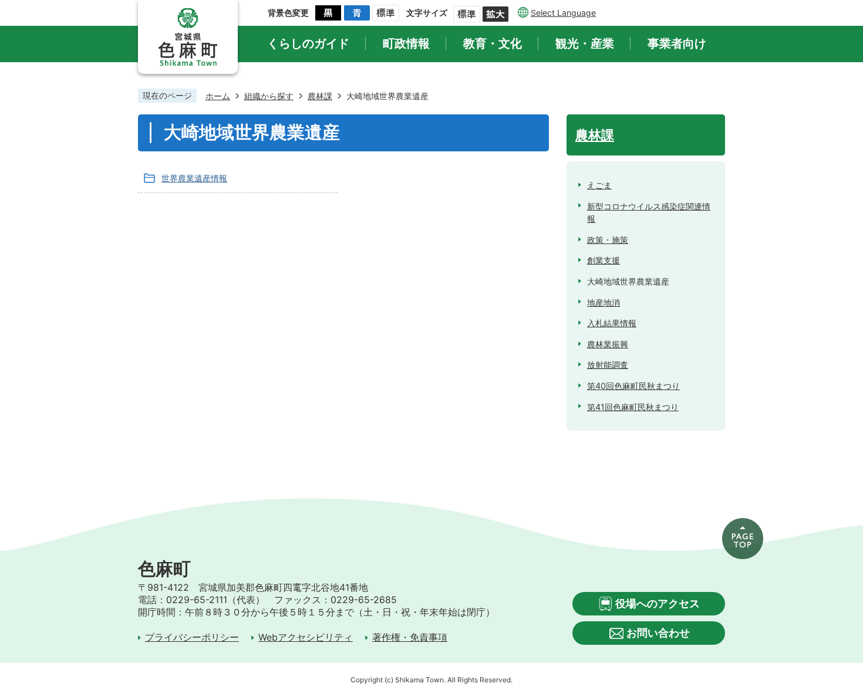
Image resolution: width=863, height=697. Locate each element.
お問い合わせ (658, 633)
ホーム (217, 96)
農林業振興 (607, 344)
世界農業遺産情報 (194, 178)
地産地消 (603, 302)
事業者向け (677, 43)
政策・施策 (607, 240)
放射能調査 (607, 365)
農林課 (320, 96)
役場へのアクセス (657, 603)
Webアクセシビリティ (305, 637)
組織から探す (269, 96)
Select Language (563, 13)
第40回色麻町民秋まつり (633, 386)
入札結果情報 (611, 323)
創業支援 (603, 260)
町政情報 (406, 43)
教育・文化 (492, 43)
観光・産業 (584, 43)
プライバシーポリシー (192, 637)
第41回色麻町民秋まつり (633, 407)
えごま (599, 185)
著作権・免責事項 (409, 637)
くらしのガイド (308, 43)
